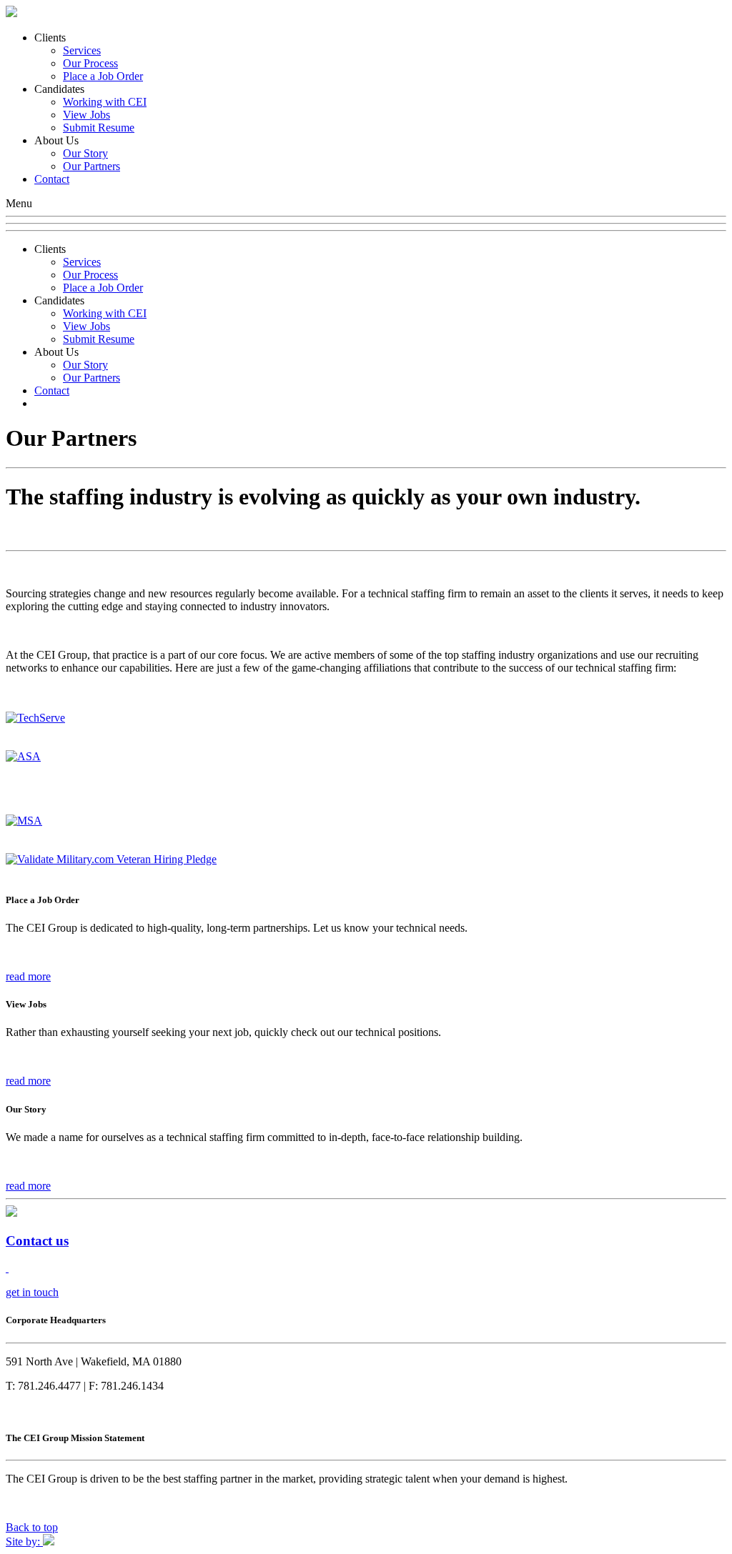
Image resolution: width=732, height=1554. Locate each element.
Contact (51, 179)
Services (82, 50)
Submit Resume (98, 127)
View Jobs (86, 115)
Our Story (85, 153)
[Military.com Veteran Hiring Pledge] (111, 859)
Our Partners (91, 166)
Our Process (90, 63)
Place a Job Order (103, 76)
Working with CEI (105, 102)
